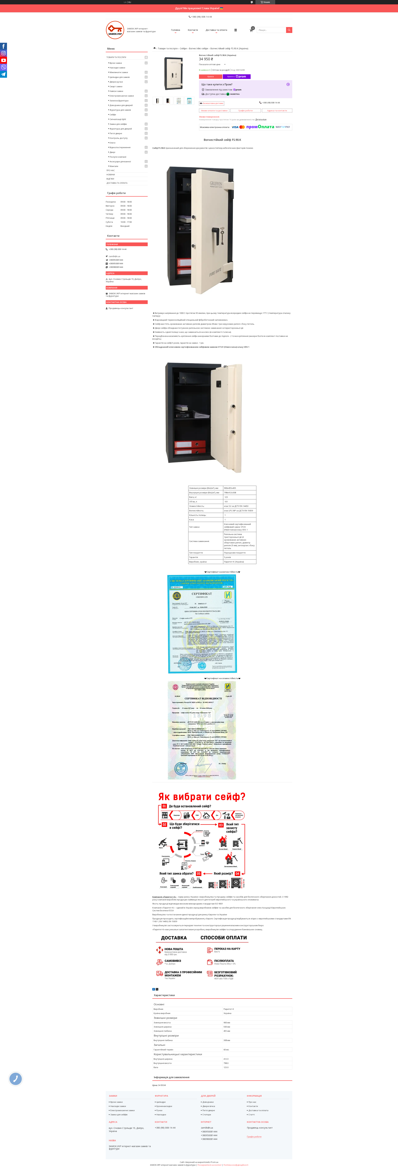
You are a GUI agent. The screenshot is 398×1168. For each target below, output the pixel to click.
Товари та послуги (168, 48)
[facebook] (153, 989)
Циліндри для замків (120, 77)
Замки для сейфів (118, 124)
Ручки (159, 1110)
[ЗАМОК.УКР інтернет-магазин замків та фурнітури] (115, 30)
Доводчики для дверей (121, 105)
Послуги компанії (118, 156)
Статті (251, 1114)
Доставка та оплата (216, 29)
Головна (175, 29)
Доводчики (208, 1102)
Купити (211, 77)
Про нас (110, 170)
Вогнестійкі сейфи (198, 48)
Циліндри (161, 1102)
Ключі (112, 142)
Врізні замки (116, 63)
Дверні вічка (208, 1106)
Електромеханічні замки (122, 95)
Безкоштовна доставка (213, 103)
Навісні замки (116, 91)
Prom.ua (214, 1162)
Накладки (161, 1114)
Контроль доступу (119, 138)
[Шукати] (289, 30)
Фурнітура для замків (120, 109)
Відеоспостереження (120, 147)
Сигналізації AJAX (118, 119)
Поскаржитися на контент (210, 1165)
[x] (157, 989)
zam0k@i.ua (114, 256)
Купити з (231, 77)
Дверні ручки (116, 81)
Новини (110, 174)
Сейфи (183, 48)
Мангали (114, 166)
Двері (112, 152)
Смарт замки (116, 86)
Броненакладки (164, 1106)
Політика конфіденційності (236, 1165)
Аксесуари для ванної (120, 161)
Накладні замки (117, 67)
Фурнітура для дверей (121, 128)
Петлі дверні (116, 133)
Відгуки (110, 178)
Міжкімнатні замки (119, 72)
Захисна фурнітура (119, 100)
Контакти (193, 29)
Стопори (206, 1114)
